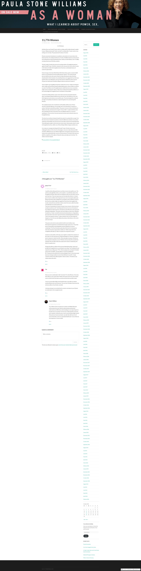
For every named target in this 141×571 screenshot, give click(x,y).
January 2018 (85, 359)
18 (86, 512)
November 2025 (86, 80)
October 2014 (86, 477)
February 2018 (86, 356)
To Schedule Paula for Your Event (50, 31)
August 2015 (85, 447)
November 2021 (86, 219)
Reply (46, 264)
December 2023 (86, 149)
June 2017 (85, 380)
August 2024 (85, 125)
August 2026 (85, 52)
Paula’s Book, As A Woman (73, 29)
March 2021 (85, 244)
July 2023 (85, 165)
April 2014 (85, 496)
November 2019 (86, 292)
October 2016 (86, 405)
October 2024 (86, 119)
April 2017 (85, 386)
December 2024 (86, 113)
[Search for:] (91, 44)
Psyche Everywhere (87, 544)
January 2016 (85, 432)
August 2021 (85, 228)
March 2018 (85, 353)
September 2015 (86, 444)
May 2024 (85, 134)
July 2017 (85, 377)
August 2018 (85, 338)
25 (86, 514)
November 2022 (86, 189)
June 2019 (85, 307)
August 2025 (85, 89)
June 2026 (85, 58)
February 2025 (86, 107)
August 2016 (85, 411)
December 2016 (86, 399)
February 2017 (86, 392)
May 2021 (85, 238)
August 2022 (85, 198)
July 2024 (85, 128)
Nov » (87, 519)
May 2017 (85, 383)
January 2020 (85, 286)
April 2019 (85, 313)
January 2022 (85, 213)
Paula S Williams (53, 301)
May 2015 (85, 456)
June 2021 (85, 234)
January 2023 (85, 183)
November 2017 (86, 365)
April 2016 (85, 423)
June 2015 (85, 453)
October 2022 (86, 192)
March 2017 (85, 389)
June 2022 (85, 201)
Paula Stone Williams (56, 42)
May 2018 (85, 347)
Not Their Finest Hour (74, 172)
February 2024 (86, 143)
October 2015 (86, 441)
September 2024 (86, 122)
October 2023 (86, 156)
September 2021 (86, 225)
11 (86, 511)
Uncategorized (47, 160)
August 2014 (85, 484)
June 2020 (85, 271)
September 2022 (86, 195)
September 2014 (86, 481)
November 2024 (86, 116)
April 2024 (85, 137)
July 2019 (85, 304)
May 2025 (85, 98)
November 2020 (86, 256)
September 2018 (86, 335)
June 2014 (85, 490)
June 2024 (85, 131)
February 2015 (86, 465)
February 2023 (86, 180)
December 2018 (86, 326)
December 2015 (86, 435)
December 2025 (86, 77)
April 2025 (85, 101)
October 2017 (86, 368)
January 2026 (85, 74)
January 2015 (85, 468)
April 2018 (85, 350)
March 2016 (85, 426)
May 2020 (85, 274)
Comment (75, 342)
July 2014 (85, 487)
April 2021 (85, 241)
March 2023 (85, 177)
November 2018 (86, 329)
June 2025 (85, 95)
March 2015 (85, 462)
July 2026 (85, 55)
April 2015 (85, 459)
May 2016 (85, 420)
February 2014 (86, 499)
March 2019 (85, 317)
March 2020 (85, 280)
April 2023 (85, 174)
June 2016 (85, 417)
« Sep (84, 519)
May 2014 (85, 493)
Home (44, 29)
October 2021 (86, 222)
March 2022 (85, 207)
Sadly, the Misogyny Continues (89, 554)
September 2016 (86, 408)
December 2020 (86, 253)
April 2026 (85, 64)
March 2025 (85, 104)
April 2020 (85, 277)
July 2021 (85, 231)
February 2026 (86, 70)
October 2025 (86, 83)
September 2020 (86, 262)
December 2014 (86, 471)
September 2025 (86, 86)
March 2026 (85, 67)
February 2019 (86, 320)
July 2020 (85, 268)
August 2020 (85, 265)
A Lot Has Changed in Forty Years (89, 547)
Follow (86, 536)
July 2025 (85, 92)
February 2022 (86, 210)
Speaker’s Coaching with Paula (88, 29)
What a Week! (45, 172)
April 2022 (85, 204)
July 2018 (85, 341)
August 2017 (85, 374)
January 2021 (85, 250)
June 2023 (85, 168)
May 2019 (85, 310)
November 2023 (86, 152)
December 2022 (86, 186)
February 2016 (86, 429)
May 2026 (85, 61)
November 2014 (86, 474)
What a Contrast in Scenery (88, 557)
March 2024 (85, 140)
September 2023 (86, 159)
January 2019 (85, 323)
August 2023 (85, 162)
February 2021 (86, 247)
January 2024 (85, 146)
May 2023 (85, 171)
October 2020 (86, 259)
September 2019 (86, 298)
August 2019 (85, 301)
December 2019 (86, 289)
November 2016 (86, 402)
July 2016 (85, 414)
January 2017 (85, 395)
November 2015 (86, 438)
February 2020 (86, 283)
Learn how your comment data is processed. (67, 345)
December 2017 (86, 362)
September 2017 (86, 371)
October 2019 (86, 295)
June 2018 (85, 344)
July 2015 (85, 450)
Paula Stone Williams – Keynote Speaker (56, 29)
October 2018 (86, 332)
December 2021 (86, 216)
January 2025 (85, 110)
